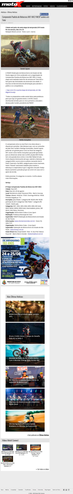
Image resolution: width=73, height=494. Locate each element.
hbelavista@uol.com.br (35, 234)
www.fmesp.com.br (16, 230)
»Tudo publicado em (38, 435)
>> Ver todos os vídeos (42, 469)
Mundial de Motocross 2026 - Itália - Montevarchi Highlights (7, 465)
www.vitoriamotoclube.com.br (25, 221)
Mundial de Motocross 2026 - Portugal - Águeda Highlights (35, 453)
